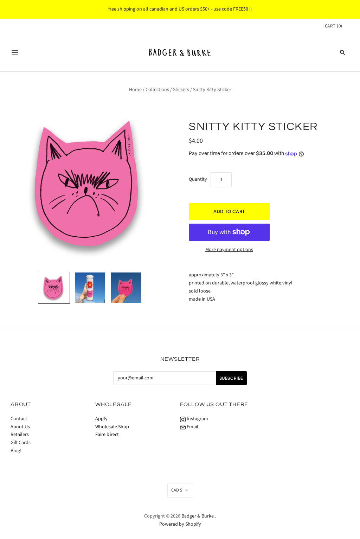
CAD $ (176, 490)
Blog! (16, 450)
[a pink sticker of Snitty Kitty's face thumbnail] (54, 287)
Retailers (20, 434)
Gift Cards (21, 442)
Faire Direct (107, 434)
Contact (19, 418)
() (333, 26)
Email (192, 426)
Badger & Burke (198, 516)
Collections (157, 89)
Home (135, 89)
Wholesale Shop (112, 426)
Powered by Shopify (180, 524)
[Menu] (15, 52)
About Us (20, 426)
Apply (101, 418)
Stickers (181, 89)
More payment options (229, 249)
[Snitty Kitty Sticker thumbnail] (90, 287)
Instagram (197, 418)
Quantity (198, 179)
